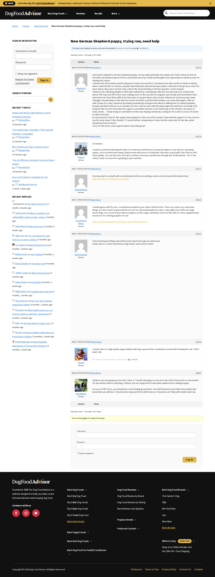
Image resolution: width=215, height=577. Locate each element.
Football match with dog (41, 291)
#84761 (198, 233)
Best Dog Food (76, 496)
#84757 (198, 168)
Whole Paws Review (41, 273)
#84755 (198, 67)
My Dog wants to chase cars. (37, 323)
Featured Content (126, 528)
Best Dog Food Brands (174, 490)
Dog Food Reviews (126, 490)
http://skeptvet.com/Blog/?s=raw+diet (110, 179)
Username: (81, 431)
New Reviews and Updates (130, 508)
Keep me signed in (27, 74)
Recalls (98, 13)
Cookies (198, 569)
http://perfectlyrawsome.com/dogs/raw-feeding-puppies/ (120, 221)
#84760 (198, 200)
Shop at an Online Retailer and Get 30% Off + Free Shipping (177, 549)
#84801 (198, 373)
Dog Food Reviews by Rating (131, 502)
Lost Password (22, 83)
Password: (20, 62)
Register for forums (24, 79)
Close (210, 3)
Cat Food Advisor (45, 3)
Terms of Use (152, 569)
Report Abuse (95, 67)
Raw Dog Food (41, 26)
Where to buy (176, 541)
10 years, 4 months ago (125, 48)
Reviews (80, 13)
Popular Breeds (125, 519)
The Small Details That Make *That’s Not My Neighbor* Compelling (32, 131)
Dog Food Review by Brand (130, 496)
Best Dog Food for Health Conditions (86, 550)
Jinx (164, 515)
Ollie (164, 502)
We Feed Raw (168, 508)
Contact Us (185, 569)
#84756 (198, 136)
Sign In (44, 80)
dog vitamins (37, 254)
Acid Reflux (36, 282)
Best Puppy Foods (76, 532)
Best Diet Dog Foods (78, 541)
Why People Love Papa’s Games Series (30, 147)
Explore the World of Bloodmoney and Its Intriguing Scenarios (31, 114)
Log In (189, 459)
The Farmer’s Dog (170, 496)
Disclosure (136, 569)
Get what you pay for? (37, 204)
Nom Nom (167, 521)
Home (15, 26)
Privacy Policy (169, 569)
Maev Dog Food (36, 226)
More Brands (168, 528)
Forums (26, 26)
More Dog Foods (75, 521)
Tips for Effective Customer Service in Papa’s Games (33, 162)
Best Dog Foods (56, 13)
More (114, 13)
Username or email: (26, 51)
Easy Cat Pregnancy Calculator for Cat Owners (30, 179)
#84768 (198, 342)
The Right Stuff (38, 263)
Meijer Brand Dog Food (39, 245)
